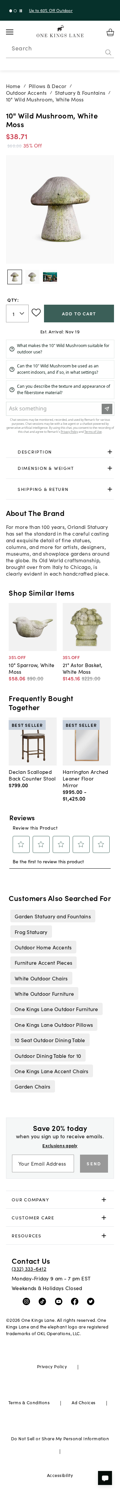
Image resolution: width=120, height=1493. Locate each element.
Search (22, 48)
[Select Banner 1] (15, 10)
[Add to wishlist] (36, 312)
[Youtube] (60, 1301)
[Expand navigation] (15, 32)
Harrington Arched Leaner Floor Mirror (85, 778)
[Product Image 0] (14, 277)
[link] (60, 452)
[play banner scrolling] (20, 10)
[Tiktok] (44, 1301)
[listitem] (53, 916)
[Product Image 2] (50, 277)
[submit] (108, 52)
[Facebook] (76, 1301)
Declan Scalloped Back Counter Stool (32, 775)
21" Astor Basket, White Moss (83, 668)
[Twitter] (92, 1301)
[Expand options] (110, 452)
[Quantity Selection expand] (22, 313)
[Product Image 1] (32, 277)
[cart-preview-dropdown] (110, 32)
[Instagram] (28, 1301)
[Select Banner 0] (10, 10)
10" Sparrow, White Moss (31, 668)
